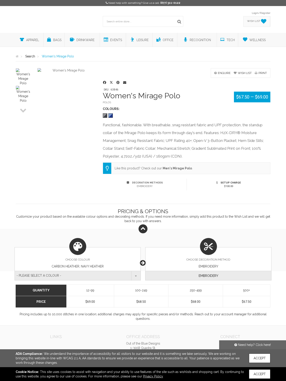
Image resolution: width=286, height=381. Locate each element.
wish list (245, 73)
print (263, 73)
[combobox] (78, 275)
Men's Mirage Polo (177, 168)
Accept (260, 358)
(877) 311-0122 (170, 2)
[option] (23, 77)
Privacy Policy (153, 376)
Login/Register (261, 13)
